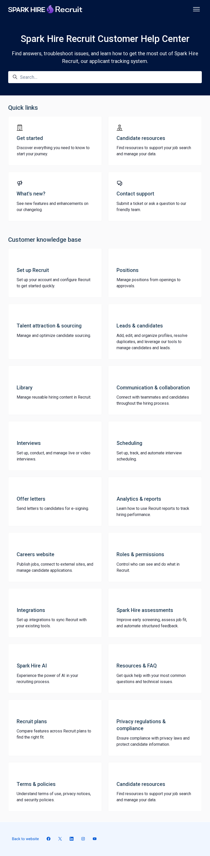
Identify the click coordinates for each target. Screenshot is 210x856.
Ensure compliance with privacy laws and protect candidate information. (153, 741)
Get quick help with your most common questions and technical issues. (151, 678)
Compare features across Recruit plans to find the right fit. (54, 734)
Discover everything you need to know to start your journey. (53, 150)
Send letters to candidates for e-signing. (53, 508)
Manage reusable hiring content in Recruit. (54, 397)
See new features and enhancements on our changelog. (52, 206)
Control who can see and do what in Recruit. (148, 567)
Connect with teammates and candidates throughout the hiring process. (153, 400)
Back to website (25, 839)
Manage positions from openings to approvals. (149, 282)
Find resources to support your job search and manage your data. (154, 150)
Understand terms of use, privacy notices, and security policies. (54, 796)
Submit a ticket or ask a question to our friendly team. (151, 206)
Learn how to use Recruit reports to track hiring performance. (153, 511)
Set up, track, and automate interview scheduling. (149, 456)
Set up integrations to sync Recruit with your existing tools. (52, 622)
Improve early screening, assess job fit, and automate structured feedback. (152, 622)
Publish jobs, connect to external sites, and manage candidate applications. (55, 567)
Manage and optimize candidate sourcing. (54, 335)
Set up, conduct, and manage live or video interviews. (53, 456)
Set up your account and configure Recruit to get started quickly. (53, 282)
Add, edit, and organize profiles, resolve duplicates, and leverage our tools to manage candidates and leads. (152, 341)
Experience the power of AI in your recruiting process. (47, 678)
